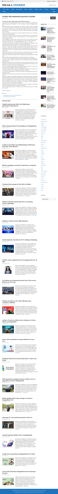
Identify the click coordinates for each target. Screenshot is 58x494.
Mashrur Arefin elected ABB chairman (15, 221)
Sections (46, 9)
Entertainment (19, 9)
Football (42, 151)
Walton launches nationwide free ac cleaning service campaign (17, 202)
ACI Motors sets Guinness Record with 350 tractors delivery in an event (19, 281)
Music (42, 167)
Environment (43, 142)
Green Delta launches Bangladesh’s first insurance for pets (19, 472)
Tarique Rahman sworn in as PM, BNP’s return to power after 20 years (50, 89)
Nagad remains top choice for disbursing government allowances (16, 105)
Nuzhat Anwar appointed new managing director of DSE (19, 260)
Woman (42, 188)
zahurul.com (41, 492)
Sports (40, 9)
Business (5, 93)
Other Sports (43, 172)
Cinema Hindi (43, 130)
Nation (42, 169)
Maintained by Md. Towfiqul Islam (18, 490)
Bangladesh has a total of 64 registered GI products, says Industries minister (51, 30)
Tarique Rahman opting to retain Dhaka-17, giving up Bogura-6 (51, 98)
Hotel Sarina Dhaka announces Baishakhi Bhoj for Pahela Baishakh (51, 66)
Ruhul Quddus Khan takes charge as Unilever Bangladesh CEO (17, 399)
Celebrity (13, 9)
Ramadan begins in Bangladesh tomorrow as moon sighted (51, 80)
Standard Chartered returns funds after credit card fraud (19, 359)
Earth (42, 138)
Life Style (30, 9)
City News (49, 63)
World (54, 11)
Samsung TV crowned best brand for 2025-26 (17, 417)
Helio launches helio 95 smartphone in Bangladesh (19, 126)
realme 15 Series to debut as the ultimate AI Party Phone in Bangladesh (19, 321)
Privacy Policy (38, 490)
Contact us (54, 1)
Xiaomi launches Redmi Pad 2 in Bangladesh (17, 435)
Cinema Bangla (44, 127)
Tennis (42, 184)
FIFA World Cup (44, 148)
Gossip (25, 9)
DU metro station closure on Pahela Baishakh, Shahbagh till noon (51, 57)
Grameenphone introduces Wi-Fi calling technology (19, 240)
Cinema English (44, 129)
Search (53, 17)
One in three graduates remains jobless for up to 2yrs (18, 340)
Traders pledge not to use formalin (9, 96)
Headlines (49, 86)
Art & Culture (50, 36)
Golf (41, 155)
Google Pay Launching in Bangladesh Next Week (18, 454)
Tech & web (52, 9)
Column (42, 134)
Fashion (42, 144)
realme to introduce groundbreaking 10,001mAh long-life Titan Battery (18, 145)
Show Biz (36, 9)
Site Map (44, 490)
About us (49, 1)
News (7, 9)
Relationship (43, 174)
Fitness (42, 150)
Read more (22, 119)
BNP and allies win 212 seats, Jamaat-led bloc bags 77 (51, 106)
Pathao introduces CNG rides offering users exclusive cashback (16, 301)
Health (42, 161)
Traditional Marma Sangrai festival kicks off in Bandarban (51, 39)
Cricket (42, 136)
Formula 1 (43, 153)
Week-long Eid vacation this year (51, 73)
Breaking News (44, 121)
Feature (42, 146)
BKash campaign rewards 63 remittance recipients (19, 165)
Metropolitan (43, 165)
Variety (4, 11)
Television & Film (44, 182)
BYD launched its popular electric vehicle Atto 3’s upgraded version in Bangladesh (19, 380)
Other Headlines (51, 27)
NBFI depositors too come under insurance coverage (12, 95)
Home (4, 9)
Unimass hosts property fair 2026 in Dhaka (16, 184)
